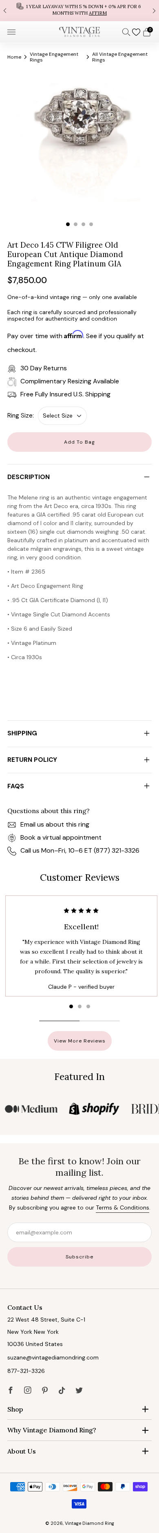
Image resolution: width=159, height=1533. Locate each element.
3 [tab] (83, 224)
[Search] (126, 32)
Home (14, 57)
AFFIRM (98, 13)
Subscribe (79, 1257)
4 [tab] (91, 224)
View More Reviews (80, 1041)
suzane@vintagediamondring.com (53, 1357)
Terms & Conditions (122, 1207)
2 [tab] (75, 224)
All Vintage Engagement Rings (120, 57)
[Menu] (11, 32)
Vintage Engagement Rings (54, 57)
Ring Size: (20, 415)
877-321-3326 (26, 1371)
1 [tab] (68, 224)
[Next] (154, 10)
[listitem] (79, 10)
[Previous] (5, 10)
